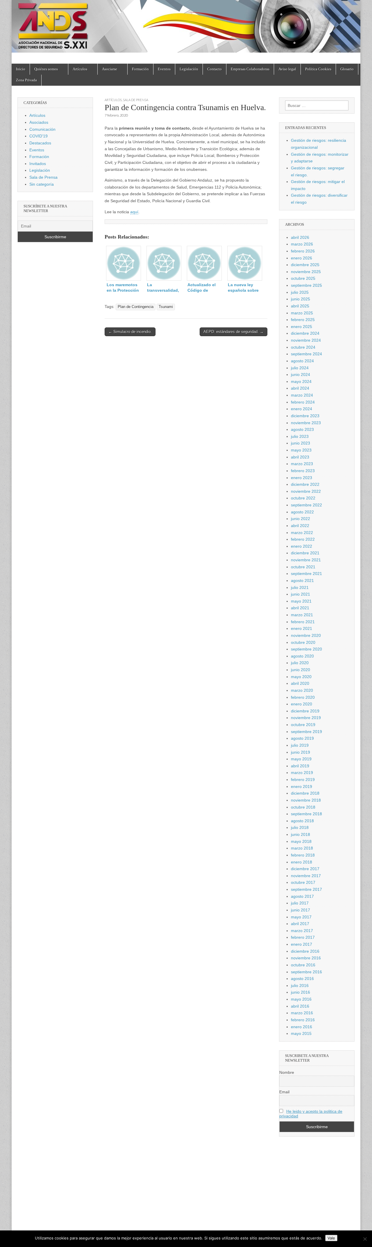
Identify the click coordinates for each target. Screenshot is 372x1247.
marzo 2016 (302, 1012)
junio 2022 (300, 518)
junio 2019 (300, 752)
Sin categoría (41, 184)
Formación (140, 69)
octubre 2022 (303, 498)
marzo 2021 (302, 614)
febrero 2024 (303, 402)
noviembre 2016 (306, 958)
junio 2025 (300, 299)
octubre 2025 (303, 278)
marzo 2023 (302, 463)
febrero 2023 (303, 470)
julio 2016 (300, 985)
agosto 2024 (302, 361)
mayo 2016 (301, 999)
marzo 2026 (302, 244)
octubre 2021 (303, 567)
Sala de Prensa (135, 100)
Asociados (38, 122)
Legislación (189, 69)
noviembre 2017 (306, 875)
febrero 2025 (303, 319)
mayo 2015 (301, 1033)
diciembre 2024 (305, 333)
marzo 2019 (302, 772)
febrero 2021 (303, 621)
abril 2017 (300, 923)
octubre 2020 (303, 642)
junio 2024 (300, 374)
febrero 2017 (303, 937)
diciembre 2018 (305, 793)
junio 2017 (300, 910)
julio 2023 (300, 436)
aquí (134, 211)
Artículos (80, 69)
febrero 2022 (303, 539)
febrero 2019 (303, 779)
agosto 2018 (302, 820)
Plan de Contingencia (135, 307)
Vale (331, 1238)
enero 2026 (301, 258)
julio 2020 (300, 662)
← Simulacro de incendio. (130, 331)
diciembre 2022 (305, 484)
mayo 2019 (301, 759)
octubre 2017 (303, 882)
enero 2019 (301, 786)
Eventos (164, 69)
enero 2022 (301, 546)
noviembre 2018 (306, 800)
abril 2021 (300, 607)
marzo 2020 (302, 690)
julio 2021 (300, 587)
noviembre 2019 (306, 717)
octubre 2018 (303, 807)
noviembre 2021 (306, 560)
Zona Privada (26, 80)
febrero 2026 (303, 251)
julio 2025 (300, 292)
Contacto (214, 69)
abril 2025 (300, 306)
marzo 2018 (302, 848)
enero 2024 (301, 408)
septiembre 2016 (306, 972)
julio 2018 (300, 827)
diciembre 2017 (305, 868)
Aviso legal (287, 69)
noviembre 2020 (306, 635)
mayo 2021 (301, 601)
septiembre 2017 (306, 889)
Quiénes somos (46, 69)
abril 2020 (300, 683)
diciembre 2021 (305, 553)
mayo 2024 (301, 381)
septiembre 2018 (306, 813)
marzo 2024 (302, 395)
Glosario (347, 69)
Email (284, 1092)
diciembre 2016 (305, 951)
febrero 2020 (303, 697)
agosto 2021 (302, 580)
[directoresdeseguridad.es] (186, 27)
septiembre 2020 (306, 649)
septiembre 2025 (306, 285)
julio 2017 (300, 903)
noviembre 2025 (306, 271)
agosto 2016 (302, 978)
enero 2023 (301, 477)
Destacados (40, 143)
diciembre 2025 (305, 264)
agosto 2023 (302, 429)
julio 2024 (300, 367)
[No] (365, 1239)
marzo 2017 (302, 930)
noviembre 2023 (306, 422)
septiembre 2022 (306, 505)
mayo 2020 (301, 676)
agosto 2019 (302, 738)
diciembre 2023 (305, 415)
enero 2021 (301, 628)
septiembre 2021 (306, 573)
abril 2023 (300, 457)
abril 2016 (300, 1006)
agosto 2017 (302, 896)
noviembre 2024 (306, 340)
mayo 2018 (301, 841)
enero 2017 (301, 944)
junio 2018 (300, 834)
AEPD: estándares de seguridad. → (233, 331)
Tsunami (166, 307)
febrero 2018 (303, 855)
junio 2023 (300, 443)
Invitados (37, 163)
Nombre (286, 1072)
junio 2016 (300, 992)
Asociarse (109, 69)
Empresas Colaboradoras (250, 69)
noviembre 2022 (306, 491)
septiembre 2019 (306, 731)
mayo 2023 (301, 450)
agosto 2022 (302, 512)
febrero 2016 (303, 1019)
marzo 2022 (302, 532)
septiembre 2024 (306, 354)
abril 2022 (300, 525)
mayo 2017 (301, 917)
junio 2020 (300, 669)
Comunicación (42, 129)
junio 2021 (300, 594)
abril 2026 (300, 237)
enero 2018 (301, 862)
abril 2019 (300, 766)
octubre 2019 (303, 724)
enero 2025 (301, 326)
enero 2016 (301, 1026)
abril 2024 (300, 388)
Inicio (20, 69)
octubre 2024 (303, 347)
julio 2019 (300, 745)
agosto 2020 (302, 656)
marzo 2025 (302, 313)
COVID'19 (38, 136)
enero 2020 (301, 704)
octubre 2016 (303, 965)
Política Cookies (318, 69)
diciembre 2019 (305, 711)
